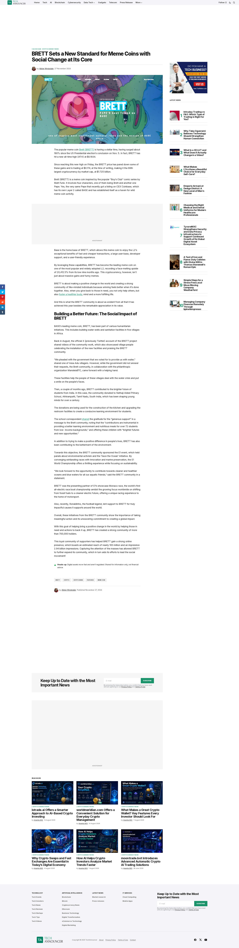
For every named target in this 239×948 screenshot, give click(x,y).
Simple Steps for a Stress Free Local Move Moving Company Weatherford (193, 285)
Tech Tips (36, 917)
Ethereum (66, 909)
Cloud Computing (129, 897)
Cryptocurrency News (50, 49)
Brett (58, 580)
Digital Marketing (69, 925)
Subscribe (147, 681)
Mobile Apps (127, 901)
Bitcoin (64, 901)
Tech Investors (38, 901)
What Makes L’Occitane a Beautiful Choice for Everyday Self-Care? (195, 171)
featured (90, 580)
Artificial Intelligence (72, 893)
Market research (99, 897)
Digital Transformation (71, 917)
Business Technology (70, 913)
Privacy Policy (126, 687)
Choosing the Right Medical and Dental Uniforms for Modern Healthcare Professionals (195, 210)
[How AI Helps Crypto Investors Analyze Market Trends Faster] (97, 841)
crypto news (78, 580)
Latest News (97, 893)
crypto (66, 580)
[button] (230, 2)
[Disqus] (97, 629)
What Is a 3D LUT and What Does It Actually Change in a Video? (195, 152)
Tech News (36, 905)
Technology (37, 893)
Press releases (98, 901)
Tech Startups (37, 913)
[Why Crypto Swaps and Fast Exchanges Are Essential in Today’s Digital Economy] (52, 841)
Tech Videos (37, 921)
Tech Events (36, 897)
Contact (133, 940)
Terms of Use (140, 687)
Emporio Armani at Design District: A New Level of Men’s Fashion (194, 190)
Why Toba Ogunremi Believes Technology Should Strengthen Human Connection (195, 135)
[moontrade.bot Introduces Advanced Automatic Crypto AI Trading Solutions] (142, 841)
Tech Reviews (37, 909)
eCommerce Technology (72, 921)
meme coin (101, 580)
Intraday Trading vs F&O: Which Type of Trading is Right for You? (194, 116)
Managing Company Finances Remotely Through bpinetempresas (194, 305)
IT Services (127, 893)
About (101, 940)
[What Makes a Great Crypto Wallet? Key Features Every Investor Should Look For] (142, 793)
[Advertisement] (119, 24)
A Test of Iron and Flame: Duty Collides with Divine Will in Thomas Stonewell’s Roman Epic (194, 262)
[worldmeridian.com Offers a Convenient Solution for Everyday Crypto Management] (97, 793)
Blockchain (37, 49)
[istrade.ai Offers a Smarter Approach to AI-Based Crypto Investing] (52, 793)
